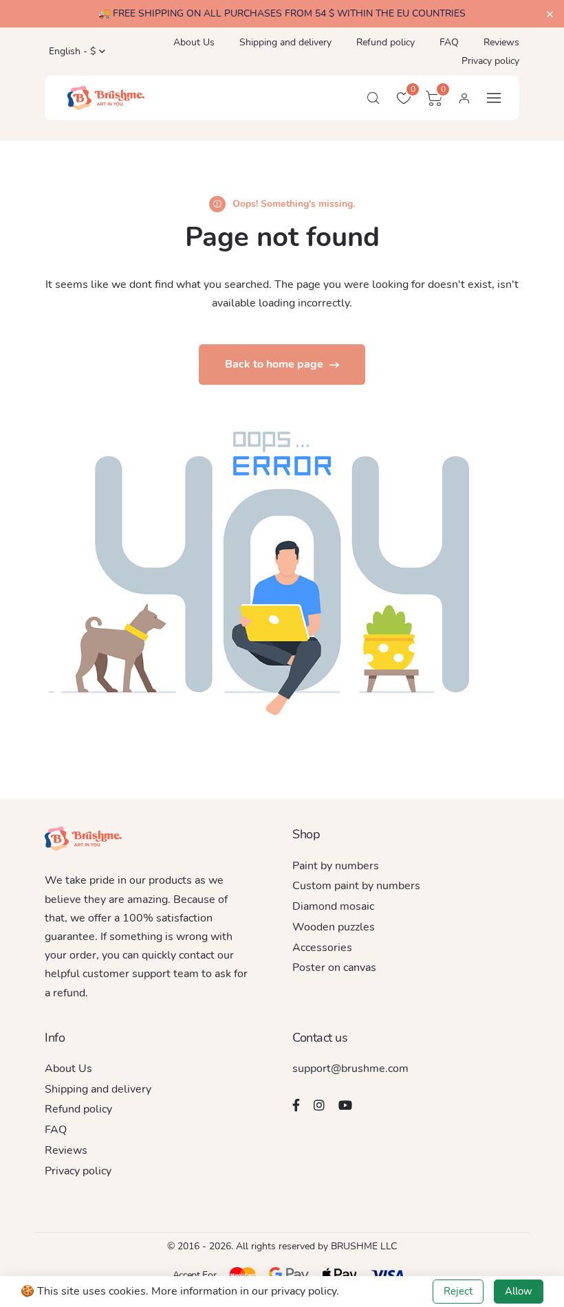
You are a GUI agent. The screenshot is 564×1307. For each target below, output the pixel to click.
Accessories (322, 947)
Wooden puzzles (333, 927)
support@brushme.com (350, 1068)
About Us (194, 42)
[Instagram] (319, 1105)
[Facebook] (296, 1105)
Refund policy (385, 42)
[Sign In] (464, 98)
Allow (518, 1291)
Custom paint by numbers (356, 885)
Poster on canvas (334, 967)
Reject (458, 1291)
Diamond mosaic (333, 906)
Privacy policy (490, 60)
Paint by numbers (335, 865)
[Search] (373, 98)
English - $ (71, 51)
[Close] (550, 15)
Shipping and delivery (285, 42)
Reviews (501, 42)
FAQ (449, 42)
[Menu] (494, 98)
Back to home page (275, 364)
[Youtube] (345, 1105)
